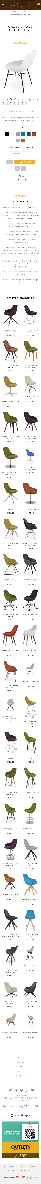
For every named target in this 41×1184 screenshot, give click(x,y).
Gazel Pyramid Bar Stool (30, 935)
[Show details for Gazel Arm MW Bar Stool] (11, 813)
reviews (20, 1071)
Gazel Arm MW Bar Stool (11, 829)
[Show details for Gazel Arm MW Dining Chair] (30, 422)
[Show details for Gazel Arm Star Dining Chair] (30, 564)
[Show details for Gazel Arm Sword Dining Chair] (11, 882)
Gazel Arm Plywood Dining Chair (10, 437)
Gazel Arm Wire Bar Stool (10, 758)
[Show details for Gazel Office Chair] (30, 600)
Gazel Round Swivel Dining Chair (10, 473)
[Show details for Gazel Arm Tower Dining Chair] (30, 529)
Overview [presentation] (20, 196)
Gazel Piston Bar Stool (30, 829)
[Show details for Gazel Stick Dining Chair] (11, 493)
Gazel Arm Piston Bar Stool (10, 864)
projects (20, 1062)
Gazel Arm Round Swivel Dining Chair (30, 509)
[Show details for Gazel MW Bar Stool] (30, 778)
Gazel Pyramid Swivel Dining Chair (10, 935)
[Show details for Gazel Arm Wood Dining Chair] (30, 635)
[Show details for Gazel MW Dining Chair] (11, 529)
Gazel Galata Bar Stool (30, 966)
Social (20, 176)
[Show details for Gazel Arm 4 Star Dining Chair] (30, 456)
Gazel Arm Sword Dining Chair (10, 895)
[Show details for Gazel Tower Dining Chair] (30, 384)
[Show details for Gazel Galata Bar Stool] (30, 954)
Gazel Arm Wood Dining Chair (30, 651)
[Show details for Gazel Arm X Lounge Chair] (30, 989)
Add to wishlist (23, 168)
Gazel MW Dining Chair (10, 544)
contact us (20, 1075)
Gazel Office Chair (30, 615)
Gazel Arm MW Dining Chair (30, 437)
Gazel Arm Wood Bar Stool (10, 793)
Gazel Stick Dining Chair (11, 509)
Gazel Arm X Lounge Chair (30, 1002)
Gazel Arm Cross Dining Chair (10, 686)
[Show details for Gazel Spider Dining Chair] (30, 669)
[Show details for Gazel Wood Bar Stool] (30, 742)
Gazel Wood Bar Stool (30, 758)
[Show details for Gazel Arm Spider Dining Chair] (11, 705)
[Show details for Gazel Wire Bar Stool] (30, 707)
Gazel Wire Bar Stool (30, 722)
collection (21, 1053)
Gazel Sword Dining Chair (30, 864)
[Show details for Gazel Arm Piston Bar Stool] (11, 849)
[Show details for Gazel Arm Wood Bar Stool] (11, 778)
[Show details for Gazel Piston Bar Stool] (30, 813)
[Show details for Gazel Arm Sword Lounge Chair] (11, 989)
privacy (11, 1170)
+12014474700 (20, 1101)
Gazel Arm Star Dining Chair (30, 580)
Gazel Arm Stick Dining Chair (11, 331)
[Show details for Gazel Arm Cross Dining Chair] (11, 671)
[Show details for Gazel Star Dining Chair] (11, 351)
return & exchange (31, 1170)
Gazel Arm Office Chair (10, 615)
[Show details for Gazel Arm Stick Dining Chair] (11, 315)
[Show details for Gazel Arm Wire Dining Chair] (11, 564)
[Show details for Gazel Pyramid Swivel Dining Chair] (11, 920)
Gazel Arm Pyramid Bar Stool (11, 971)
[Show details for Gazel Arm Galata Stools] (30, 1020)
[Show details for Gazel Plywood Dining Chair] (30, 351)
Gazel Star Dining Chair (10, 366)
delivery (18, 1170)
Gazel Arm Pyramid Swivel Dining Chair (30, 900)
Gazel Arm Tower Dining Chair (30, 544)
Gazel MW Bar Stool (30, 792)
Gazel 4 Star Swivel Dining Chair (10, 402)
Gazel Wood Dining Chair (10, 651)
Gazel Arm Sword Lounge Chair (10, 1002)
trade (20, 1058)
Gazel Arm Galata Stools (30, 1033)
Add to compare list (17, 168)
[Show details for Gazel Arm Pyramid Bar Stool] (11, 956)
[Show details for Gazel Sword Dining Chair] (30, 849)
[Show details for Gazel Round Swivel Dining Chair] (11, 458)
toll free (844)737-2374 (20, 1106)
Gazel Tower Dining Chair (30, 397)
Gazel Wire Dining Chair (30, 331)
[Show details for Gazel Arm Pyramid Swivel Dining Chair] (30, 884)
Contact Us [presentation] (20, 201)
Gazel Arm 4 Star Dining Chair (30, 468)
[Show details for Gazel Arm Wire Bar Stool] (11, 742)
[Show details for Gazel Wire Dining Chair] (30, 315)
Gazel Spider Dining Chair (30, 682)
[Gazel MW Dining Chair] (26, 35)
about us (20, 1080)
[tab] (20, 196)
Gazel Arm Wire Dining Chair (10, 580)
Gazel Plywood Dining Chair (30, 366)
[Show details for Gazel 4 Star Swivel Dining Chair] (11, 386)
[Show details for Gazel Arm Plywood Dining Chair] (11, 422)
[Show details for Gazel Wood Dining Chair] (11, 635)
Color (20, 128)
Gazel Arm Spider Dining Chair (10, 717)
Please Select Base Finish (20, 148)
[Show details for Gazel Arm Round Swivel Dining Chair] (30, 493)
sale (20, 1066)
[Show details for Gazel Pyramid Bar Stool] (30, 920)
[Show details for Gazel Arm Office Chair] (11, 600)
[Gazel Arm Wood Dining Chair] (14, 35)
